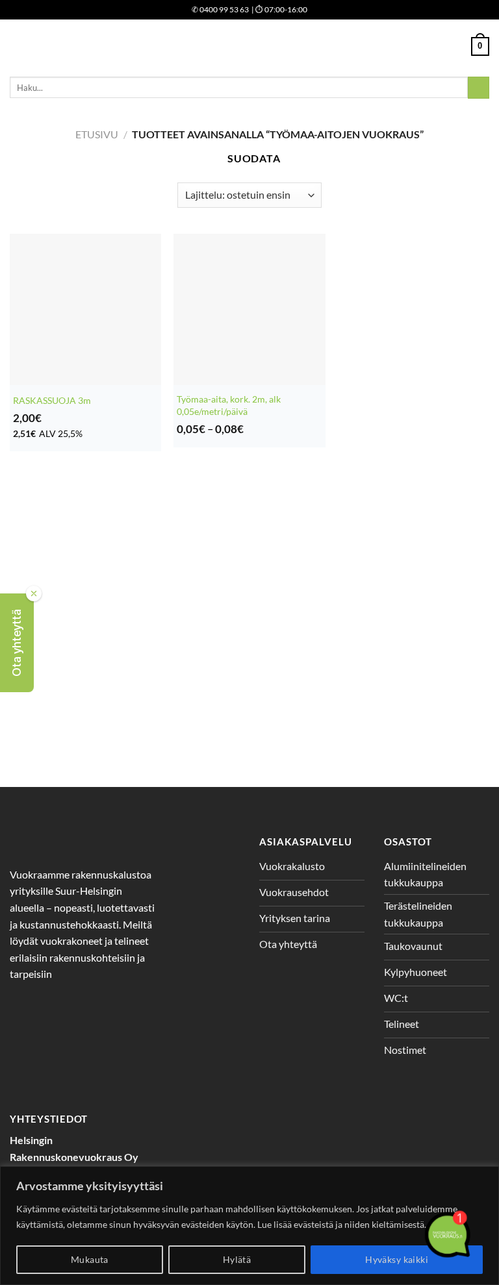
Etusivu (96, 134)
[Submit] (478, 88)
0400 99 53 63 (220, 9)
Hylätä (237, 1259)
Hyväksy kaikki (396, 1259)
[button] (17, 642)
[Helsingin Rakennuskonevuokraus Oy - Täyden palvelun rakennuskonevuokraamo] (250, 46)
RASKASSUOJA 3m (52, 400)
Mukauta (90, 1259)
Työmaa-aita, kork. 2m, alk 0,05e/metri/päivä (229, 405)
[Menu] (17, 46)
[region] (249, 1225)
